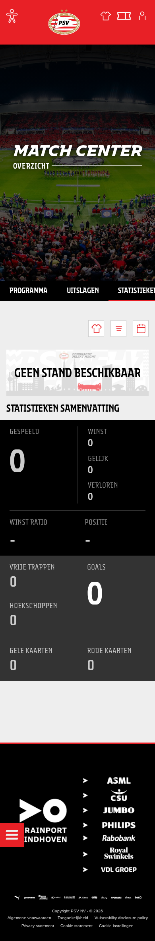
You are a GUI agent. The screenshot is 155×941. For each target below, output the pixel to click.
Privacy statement (37, 926)
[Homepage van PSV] (64, 22)
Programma (29, 290)
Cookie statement (76, 926)
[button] (12, 835)
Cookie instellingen (116, 926)
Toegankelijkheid (73, 918)
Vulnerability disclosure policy (121, 918)
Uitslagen (83, 290)
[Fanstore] (106, 16)
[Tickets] (124, 16)
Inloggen (142, 16)
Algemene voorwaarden (29, 918)
